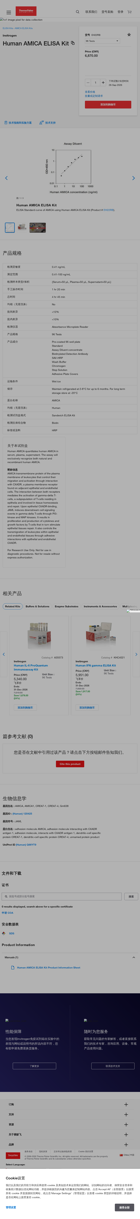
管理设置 (11, 1207)
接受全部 (124, 1207)
